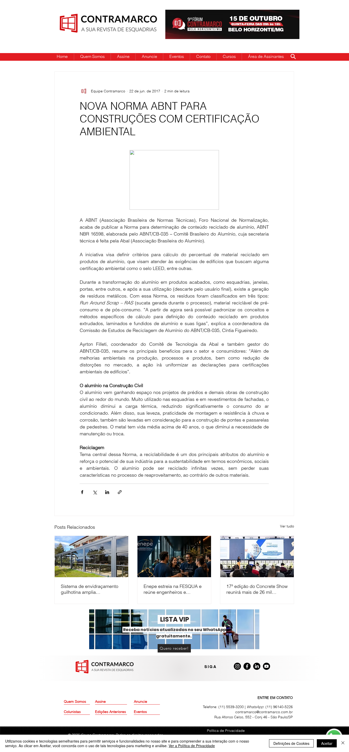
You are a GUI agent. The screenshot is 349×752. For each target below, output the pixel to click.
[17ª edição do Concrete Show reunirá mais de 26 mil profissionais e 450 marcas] (257, 556)
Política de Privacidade (226, 730)
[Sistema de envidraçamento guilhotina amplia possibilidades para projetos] (91, 556)
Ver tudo (287, 526)
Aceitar (326, 743)
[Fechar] (343, 743)
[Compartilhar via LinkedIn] (107, 492)
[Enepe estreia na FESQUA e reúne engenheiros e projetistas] (174, 556)
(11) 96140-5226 (279, 707)
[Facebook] (247, 666)
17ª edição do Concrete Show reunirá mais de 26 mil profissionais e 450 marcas (257, 589)
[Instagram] (237, 666)
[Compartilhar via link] (119, 492)
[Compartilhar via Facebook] (82, 492)
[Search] (293, 56)
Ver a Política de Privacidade (192, 745)
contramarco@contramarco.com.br (264, 712)
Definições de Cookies (291, 743)
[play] (287, 14)
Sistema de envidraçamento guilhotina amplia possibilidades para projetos (90, 589)
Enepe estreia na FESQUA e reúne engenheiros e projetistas (173, 589)
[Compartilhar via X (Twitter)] (94, 492)
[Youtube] (266, 666)
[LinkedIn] (256, 666)
